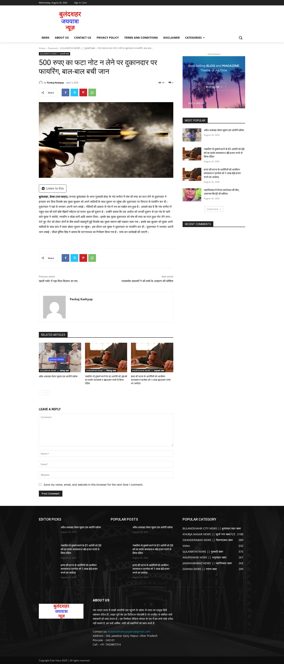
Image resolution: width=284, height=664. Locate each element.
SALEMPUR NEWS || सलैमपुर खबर (54, 370)
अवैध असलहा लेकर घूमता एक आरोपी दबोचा (58, 376)
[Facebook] (65, 92)
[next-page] (47, 392)
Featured (53, 48)
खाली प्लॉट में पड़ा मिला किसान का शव (58, 281)
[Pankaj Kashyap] (41, 83)
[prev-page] (41, 392)
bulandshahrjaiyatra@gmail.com (129, 631)
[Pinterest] (83, 92)
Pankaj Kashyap (55, 82)
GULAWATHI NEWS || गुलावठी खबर (77, 48)
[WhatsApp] (92, 92)
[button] (240, 37)
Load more (212, 209)
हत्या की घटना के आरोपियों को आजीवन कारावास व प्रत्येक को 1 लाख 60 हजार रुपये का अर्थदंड (150, 380)
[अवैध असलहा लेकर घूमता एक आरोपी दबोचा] (60, 357)
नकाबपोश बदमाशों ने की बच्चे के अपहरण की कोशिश (147, 281)
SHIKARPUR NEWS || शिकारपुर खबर (101, 370)
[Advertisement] (171, 20)
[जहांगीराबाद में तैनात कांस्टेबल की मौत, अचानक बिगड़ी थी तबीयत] (192, 194)
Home (42, 48)
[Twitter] (74, 92)
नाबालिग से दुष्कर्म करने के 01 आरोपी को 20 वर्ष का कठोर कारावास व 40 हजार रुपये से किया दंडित (106, 380)
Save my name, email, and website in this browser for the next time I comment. (93, 484)
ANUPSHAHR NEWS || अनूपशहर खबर (148, 370)
